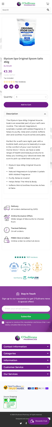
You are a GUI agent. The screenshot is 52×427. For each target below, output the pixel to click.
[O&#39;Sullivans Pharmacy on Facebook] (26, 423)
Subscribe (26, 316)
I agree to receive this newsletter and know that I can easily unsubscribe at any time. (27, 323)
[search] (26, 9)
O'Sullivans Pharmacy (22, 414)
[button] (9, 82)
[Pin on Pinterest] (17, 86)
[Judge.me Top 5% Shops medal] (37, 267)
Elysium (8, 66)
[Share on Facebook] (6, 86)
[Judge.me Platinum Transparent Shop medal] (14, 267)
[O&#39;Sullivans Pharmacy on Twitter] (21, 423)
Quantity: (8, 97)
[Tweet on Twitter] (11, 86)
